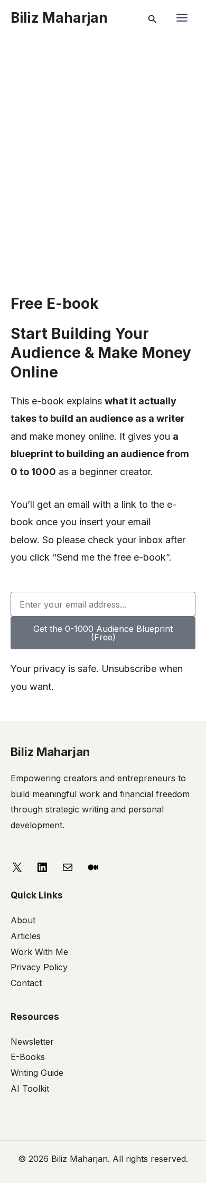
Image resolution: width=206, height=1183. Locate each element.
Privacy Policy (39, 967)
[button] (152, 18)
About (23, 920)
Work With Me (39, 952)
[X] (17, 866)
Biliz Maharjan (59, 18)
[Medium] (93, 866)
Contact (26, 983)
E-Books (28, 1057)
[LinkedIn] (42, 866)
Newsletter (32, 1041)
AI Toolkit (30, 1088)
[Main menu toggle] (181, 18)
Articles (26, 936)
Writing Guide (37, 1072)
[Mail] (67, 866)
